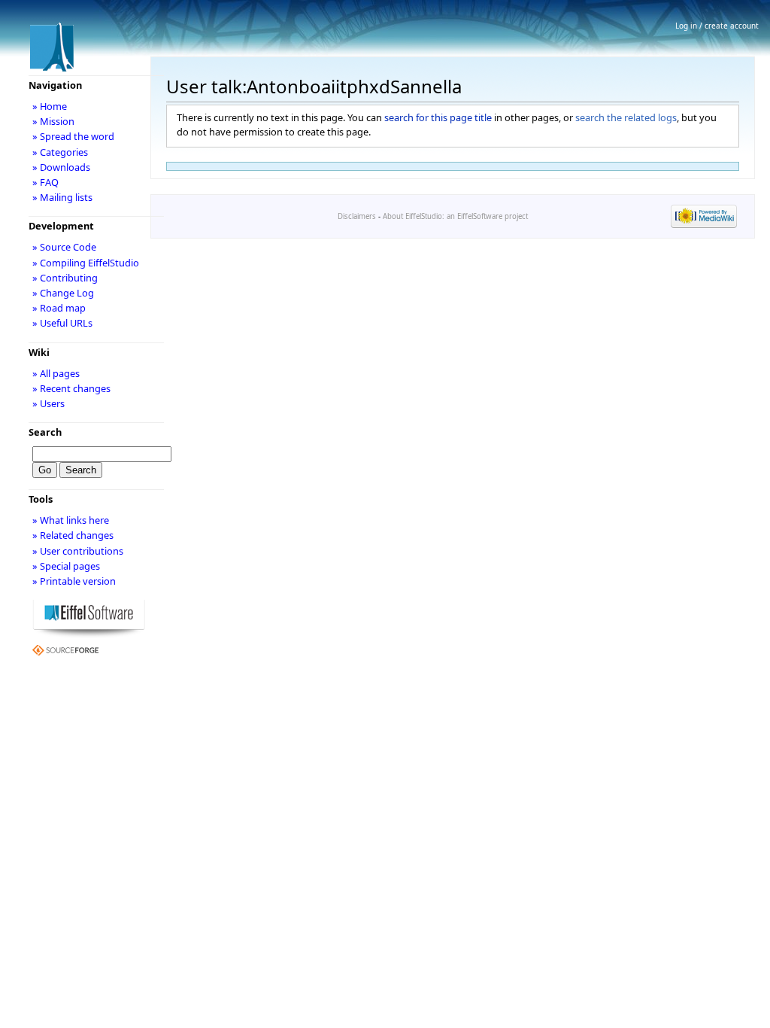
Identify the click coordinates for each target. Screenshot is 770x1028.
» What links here (70, 520)
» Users (48, 403)
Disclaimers (357, 216)
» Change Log (63, 293)
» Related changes (73, 535)
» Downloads (61, 167)
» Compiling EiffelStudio (85, 262)
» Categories (60, 152)
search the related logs (626, 117)
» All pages (56, 373)
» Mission (53, 121)
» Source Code (64, 247)
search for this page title (438, 117)
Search (45, 432)
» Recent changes (71, 388)
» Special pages (66, 566)
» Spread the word (73, 136)
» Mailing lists (62, 197)
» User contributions (77, 551)
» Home (49, 106)
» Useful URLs (62, 323)
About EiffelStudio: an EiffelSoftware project (455, 216)
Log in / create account (717, 25)
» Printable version (74, 581)
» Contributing (65, 277)
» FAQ (45, 182)
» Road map (59, 308)
